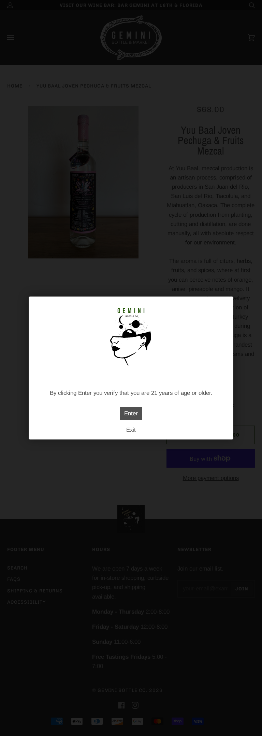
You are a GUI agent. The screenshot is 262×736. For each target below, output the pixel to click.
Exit (131, 430)
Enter (131, 413)
